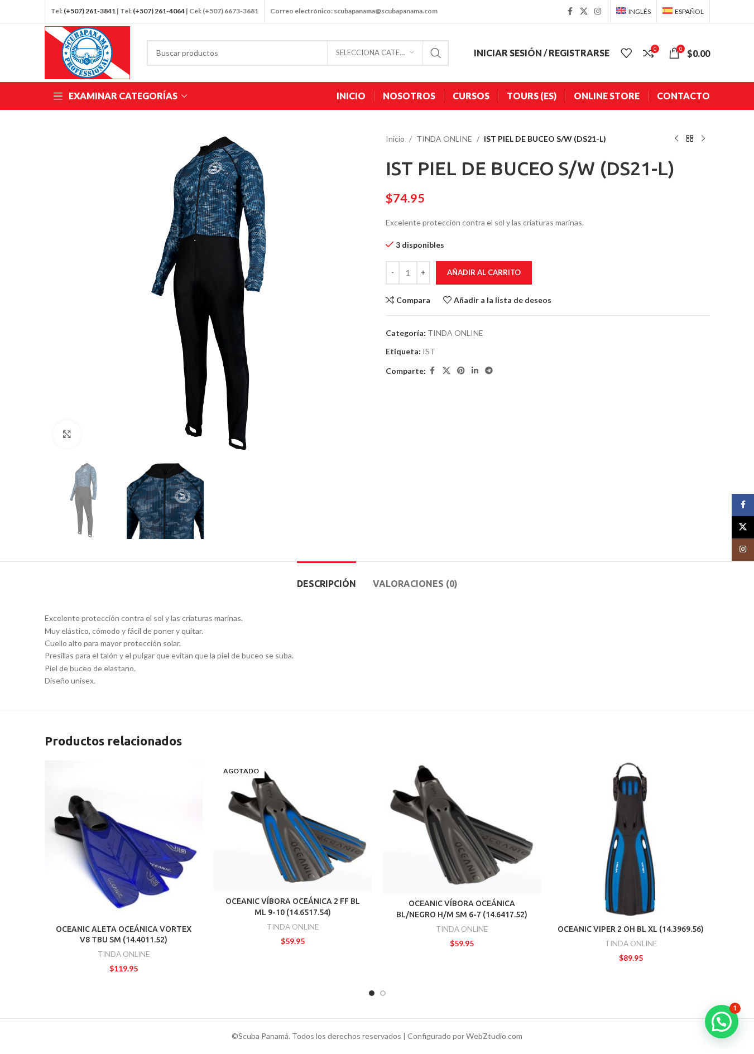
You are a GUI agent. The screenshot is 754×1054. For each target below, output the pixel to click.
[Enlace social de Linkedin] (475, 370)
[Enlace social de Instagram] (597, 11)
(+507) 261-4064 (159, 11)
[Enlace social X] (584, 11)
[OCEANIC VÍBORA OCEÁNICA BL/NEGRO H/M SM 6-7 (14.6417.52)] (462, 827)
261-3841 (100, 11)
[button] (721, 1021)
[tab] (326, 578)
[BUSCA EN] (436, 53)
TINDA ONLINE (444, 138)
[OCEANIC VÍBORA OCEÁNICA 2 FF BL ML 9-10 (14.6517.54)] (293, 826)
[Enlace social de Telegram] (489, 370)
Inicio (395, 138)
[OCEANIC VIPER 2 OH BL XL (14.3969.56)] (631, 839)
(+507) (74, 11)
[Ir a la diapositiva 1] (371, 993)
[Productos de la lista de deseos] (626, 53)
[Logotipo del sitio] (87, 51)
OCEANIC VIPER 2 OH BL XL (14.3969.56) (631, 929)
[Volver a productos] (690, 139)
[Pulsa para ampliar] (67, 434)
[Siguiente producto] (703, 139)
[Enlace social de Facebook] (570, 11)
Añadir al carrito (484, 272)
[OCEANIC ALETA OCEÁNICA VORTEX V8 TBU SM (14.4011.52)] (124, 839)
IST (428, 351)
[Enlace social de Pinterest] (461, 370)
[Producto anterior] (676, 139)
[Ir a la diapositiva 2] (383, 993)
